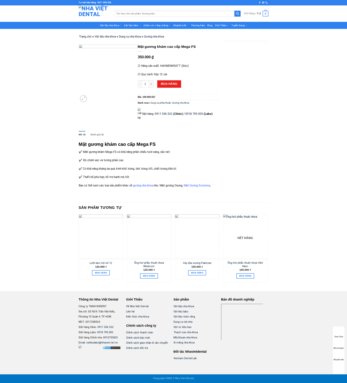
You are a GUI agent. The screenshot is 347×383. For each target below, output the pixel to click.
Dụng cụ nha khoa (130, 36)
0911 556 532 (163, 114)
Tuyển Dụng (238, 25)
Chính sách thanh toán (139, 332)
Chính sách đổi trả (137, 348)
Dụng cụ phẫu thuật (161, 102)
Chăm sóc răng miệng (155, 25)
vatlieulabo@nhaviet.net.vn (102, 342)
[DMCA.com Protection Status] (111, 347)
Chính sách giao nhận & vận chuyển (147, 342)
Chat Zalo (338, 337)
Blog (210, 25)
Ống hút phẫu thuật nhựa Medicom (149, 264)
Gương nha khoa (154, 36)
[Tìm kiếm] (237, 14)
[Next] (267, 250)
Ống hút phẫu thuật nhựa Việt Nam (245, 264)
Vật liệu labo (131, 25)
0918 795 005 (194, 114)
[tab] (82, 134)
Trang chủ (85, 36)
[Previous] (79, 250)
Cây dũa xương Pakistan (197, 263)
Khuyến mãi (179, 25)
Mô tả (82, 134)
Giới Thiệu (220, 25)
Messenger (338, 348)
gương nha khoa (143, 185)
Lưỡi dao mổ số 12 (101, 263)
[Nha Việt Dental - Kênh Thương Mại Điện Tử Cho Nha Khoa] (94, 13)
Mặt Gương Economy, (197, 185)
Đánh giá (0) (97, 134)
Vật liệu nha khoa (109, 25)
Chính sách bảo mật (138, 337)
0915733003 (110, 337)
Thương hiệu (198, 25)
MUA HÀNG (169, 83)
